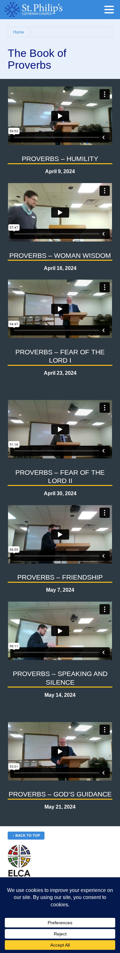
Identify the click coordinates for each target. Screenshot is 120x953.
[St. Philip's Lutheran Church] (43, 9)
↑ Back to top (26, 835)
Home (18, 32)
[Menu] (110, 11)
